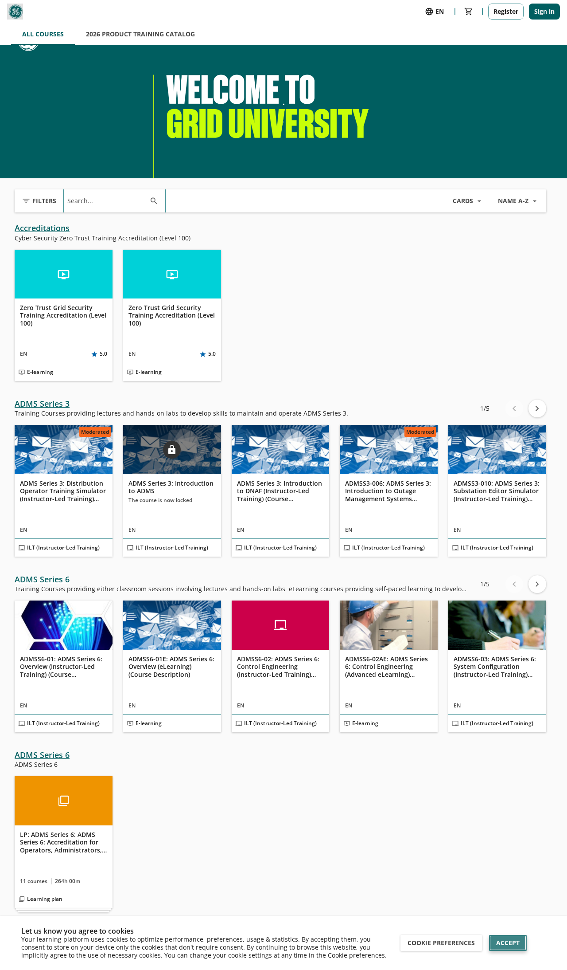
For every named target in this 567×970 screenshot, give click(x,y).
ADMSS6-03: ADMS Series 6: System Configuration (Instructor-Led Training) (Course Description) (495, 667)
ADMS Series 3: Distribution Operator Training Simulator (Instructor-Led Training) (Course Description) (63, 491)
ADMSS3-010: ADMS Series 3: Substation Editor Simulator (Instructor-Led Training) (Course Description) (497, 491)
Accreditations (42, 228)
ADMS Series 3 (42, 404)
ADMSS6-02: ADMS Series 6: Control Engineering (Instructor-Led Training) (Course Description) (278, 667)
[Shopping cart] (469, 12)
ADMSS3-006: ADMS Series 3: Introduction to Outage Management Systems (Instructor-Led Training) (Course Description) (388, 491)
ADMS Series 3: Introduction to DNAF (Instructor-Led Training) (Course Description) (279, 491)
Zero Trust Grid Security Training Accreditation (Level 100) (63, 315)
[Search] (154, 201)
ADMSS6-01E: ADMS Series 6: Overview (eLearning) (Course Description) (171, 667)
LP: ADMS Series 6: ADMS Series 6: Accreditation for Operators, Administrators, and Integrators (61, 842)
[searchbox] (106, 200)
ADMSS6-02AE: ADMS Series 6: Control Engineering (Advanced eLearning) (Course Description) (386, 667)
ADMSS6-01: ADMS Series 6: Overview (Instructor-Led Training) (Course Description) (61, 667)
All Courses (43, 34)
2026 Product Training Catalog (140, 34)
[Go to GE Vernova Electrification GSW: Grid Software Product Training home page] (15, 12)
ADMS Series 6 (42, 579)
